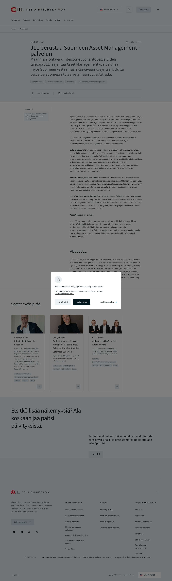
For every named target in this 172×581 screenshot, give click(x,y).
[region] (86, 290)
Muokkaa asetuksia (108, 302)
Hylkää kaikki (63, 302)
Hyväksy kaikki (81, 302)
